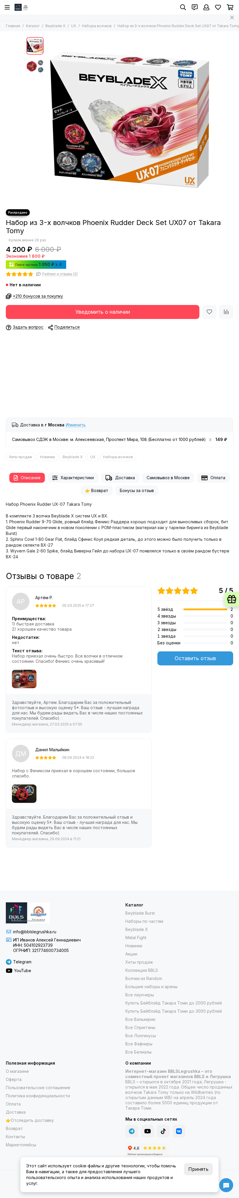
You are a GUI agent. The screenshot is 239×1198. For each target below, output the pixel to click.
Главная (13, 26)
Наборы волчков (97, 26)
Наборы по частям (144, 921)
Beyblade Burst (140, 913)
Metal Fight (135, 937)
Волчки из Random (143, 978)
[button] (49, 120)
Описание (31, 477)
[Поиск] (183, 7)
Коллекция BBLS (141, 970)
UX (73, 26)
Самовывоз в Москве (168, 477)
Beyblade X (55, 26)
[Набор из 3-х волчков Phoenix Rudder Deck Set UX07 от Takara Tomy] (130, 120)
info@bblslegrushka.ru (34, 931)
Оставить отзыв (195, 658)
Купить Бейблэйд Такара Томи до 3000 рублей (173, 1011)
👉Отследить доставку (30, 1120)
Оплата (217, 477)
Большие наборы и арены (151, 986)
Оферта (14, 1079)
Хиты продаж (20, 457)
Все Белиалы (138, 1051)
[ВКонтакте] (179, 1131)
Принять (198, 1169)
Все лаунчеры (139, 994)
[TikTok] (163, 1131)
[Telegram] (131, 1131)
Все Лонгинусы (140, 1035)
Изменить (76, 425)
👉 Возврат (96, 490)
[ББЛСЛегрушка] (22, 7)
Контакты (15, 1136)
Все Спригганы (140, 1027)
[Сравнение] (226, 312)
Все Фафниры (138, 1043)
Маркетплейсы (21, 1144)
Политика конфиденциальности (38, 1095)
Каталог (33, 26)
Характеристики (77, 477)
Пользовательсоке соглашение (38, 1087)
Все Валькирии (140, 1019)
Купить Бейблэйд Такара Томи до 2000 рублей (173, 1002)
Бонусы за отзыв (137, 490)
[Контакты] (195, 7)
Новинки (47, 457)
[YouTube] (147, 1131)
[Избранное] (209, 312)
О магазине (17, 1071)
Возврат (14, 1128)
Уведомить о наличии (102, 312)
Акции (131, 953)
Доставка (125, 477)
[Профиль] (206, 7)
